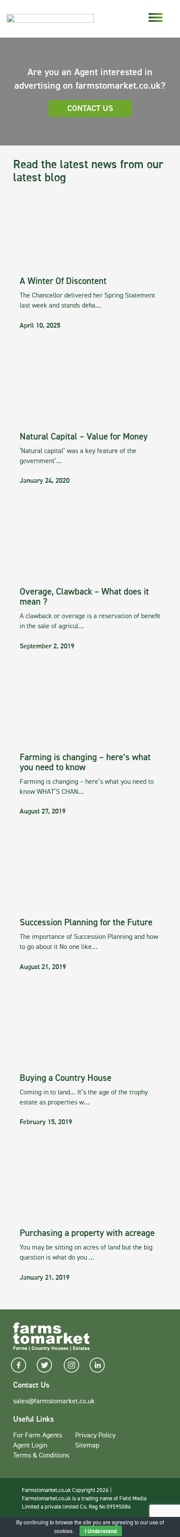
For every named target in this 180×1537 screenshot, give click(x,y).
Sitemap (87, 1445)
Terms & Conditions (41, 1455)
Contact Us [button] (90, 108)
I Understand (101, 1531)
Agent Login (30, 1445)
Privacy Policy (95, 1435)
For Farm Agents (37, 1435)
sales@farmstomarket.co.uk (54, 1401)
